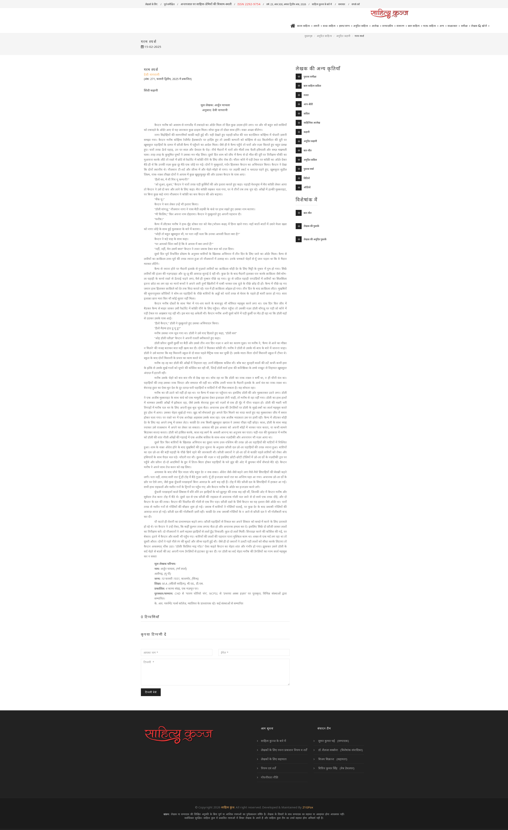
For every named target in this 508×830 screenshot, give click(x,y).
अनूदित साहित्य (362, 26)
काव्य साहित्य (305, 26)
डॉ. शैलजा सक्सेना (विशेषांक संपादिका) (340, 750)
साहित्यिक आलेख (312, 122)
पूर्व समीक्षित (169, 4)
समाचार (342, 4)
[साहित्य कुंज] (389, 14)
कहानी (307, 132)
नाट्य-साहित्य (431, 26)
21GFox (307, 807)
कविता (307, 113)
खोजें (486, 26)
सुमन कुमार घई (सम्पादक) (333, 741)
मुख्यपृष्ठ (309, 36)
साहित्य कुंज (227, 807)
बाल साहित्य (415, 26)
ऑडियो (307, 187)
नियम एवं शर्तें (268, 768)
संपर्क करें (356, 4)
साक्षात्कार (453, 26)
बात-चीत (308, 150)
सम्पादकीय (389, 26)
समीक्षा (465, 26)
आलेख (377, 26)
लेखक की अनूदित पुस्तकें (315, 239)
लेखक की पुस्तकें (311, 226)
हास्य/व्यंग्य (346, 26)
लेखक (474, 26)
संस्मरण (401, 26)
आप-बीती (308, 104)
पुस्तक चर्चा (309, 169)
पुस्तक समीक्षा (310, 76)
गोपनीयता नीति (269, 777)
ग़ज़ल (306, 95)
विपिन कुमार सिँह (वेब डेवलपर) (336, 768)
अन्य (443, 26)
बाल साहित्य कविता (312, 85)
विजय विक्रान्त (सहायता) (332, 759)
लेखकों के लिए (151, 4)
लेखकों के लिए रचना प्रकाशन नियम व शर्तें (284, 750)
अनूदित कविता (310, 159)
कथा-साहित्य (330, 26)
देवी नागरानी (152, 74)
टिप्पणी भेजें (151, 692)
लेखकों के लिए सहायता (274, 759)
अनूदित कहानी (343, 36)
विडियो (307, 178)
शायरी (318, 26)
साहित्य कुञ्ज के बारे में (322, 4)
